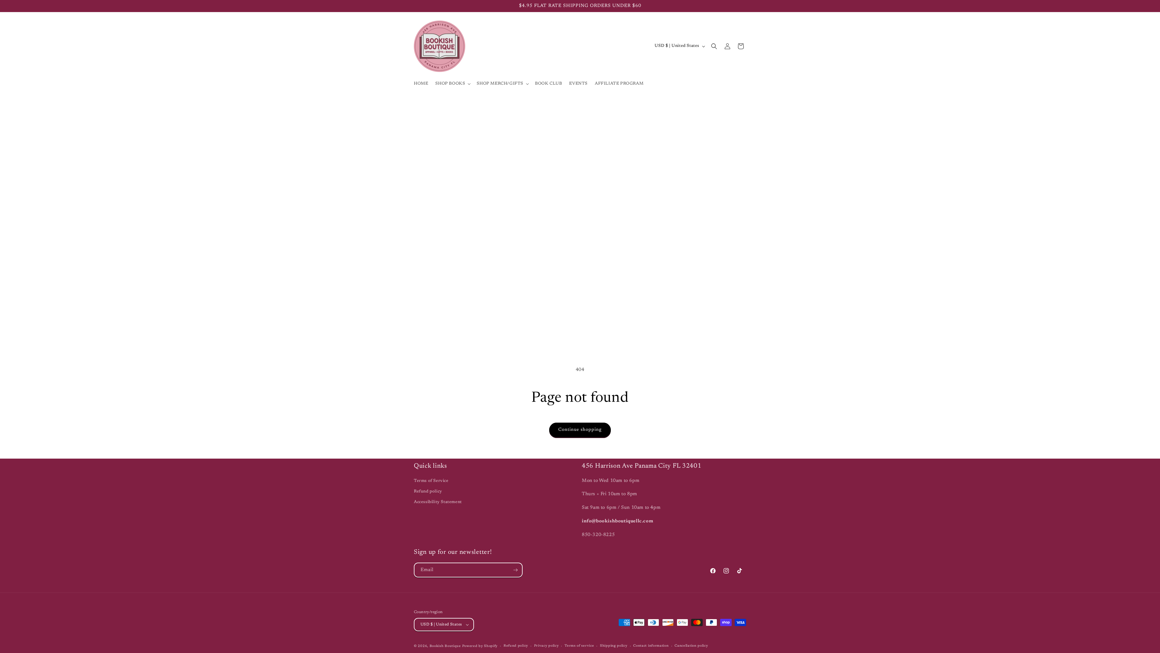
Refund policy (428, 491)
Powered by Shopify (480, 646)
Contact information (651, 646)
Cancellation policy (691, 646)
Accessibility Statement (438, 502)
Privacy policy (546, 646)
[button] (452, 83)
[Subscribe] (515, 570)
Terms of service (579, 646)
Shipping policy (613, 646)
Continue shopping (580, 429)
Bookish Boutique (445, 646)
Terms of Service (431, 481)
